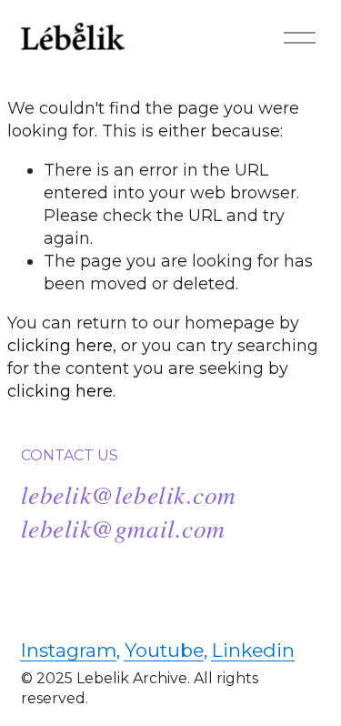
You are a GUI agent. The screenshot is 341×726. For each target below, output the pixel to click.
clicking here (60, 345)
